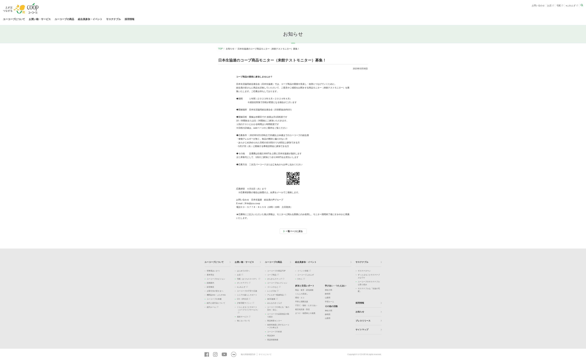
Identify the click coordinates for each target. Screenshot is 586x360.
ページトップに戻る (579, 248)
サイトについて (265, 354)
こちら (276, 164)
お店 (549, 5)
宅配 (559, 5)
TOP (220, 48)
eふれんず (571, 5)
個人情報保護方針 (248, 354)
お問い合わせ (538, 5)
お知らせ (230, 48)
